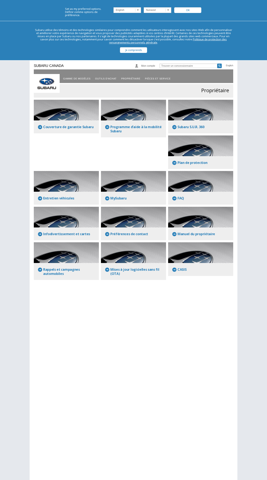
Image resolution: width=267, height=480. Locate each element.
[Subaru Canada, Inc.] (47, 83)
